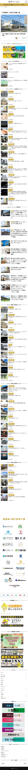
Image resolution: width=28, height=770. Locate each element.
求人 (2, 692)
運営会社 (2, 752)
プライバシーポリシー (5, 750)
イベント (2, 688)
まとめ (2, 680)
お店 (2, 682)
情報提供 (2, 746)
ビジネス (2, 690)
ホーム (2, 672)
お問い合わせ (3, 698)
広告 (2, 696)
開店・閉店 (3, 676)
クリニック (3, 686)
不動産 (2, 694)
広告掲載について (4, 754)
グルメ (2, 678)
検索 (25, 763)
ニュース (2, 674)
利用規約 (2, 748)
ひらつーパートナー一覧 (5, 613)
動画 (2, 684)
